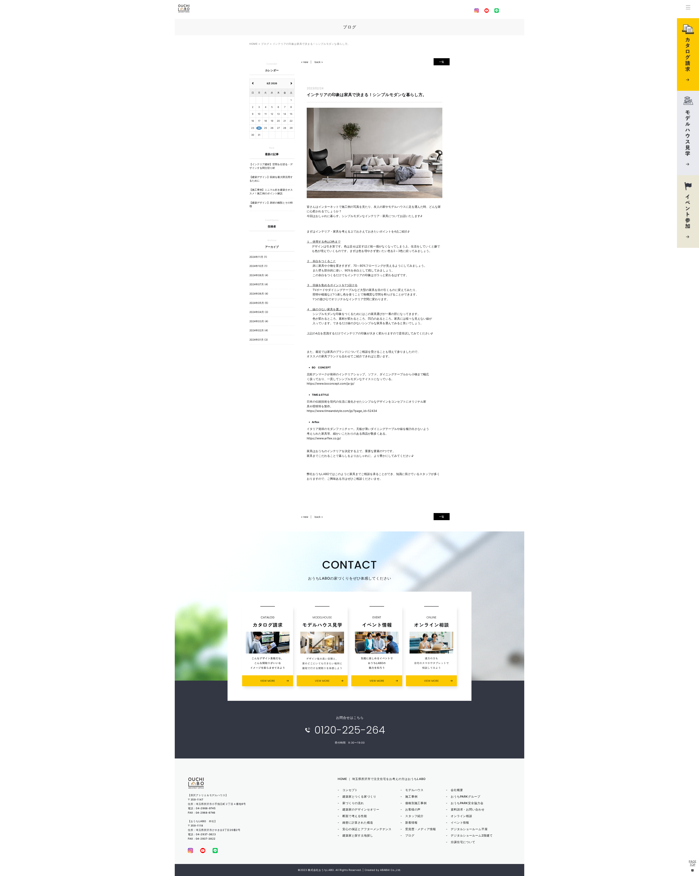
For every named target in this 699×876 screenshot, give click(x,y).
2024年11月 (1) (258, 256)
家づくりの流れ (353, 803)
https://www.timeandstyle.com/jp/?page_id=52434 (342, 411)
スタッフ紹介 (414, 816)
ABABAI (385, 869)
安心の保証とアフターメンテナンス (367, 829)
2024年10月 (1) (258, 265)
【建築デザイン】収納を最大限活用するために (271, 178)
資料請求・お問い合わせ (468, 809)
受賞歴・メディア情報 (420, 829)
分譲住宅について (463, 842)
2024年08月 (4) (258, 275)
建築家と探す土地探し (357, 835)
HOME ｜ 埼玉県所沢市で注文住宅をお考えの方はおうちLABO (382, 779)
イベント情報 (460, 822)
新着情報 (411, 822)
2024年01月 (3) (258, 339)
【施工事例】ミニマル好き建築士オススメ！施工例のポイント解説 (271, 191)
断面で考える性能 (354, 816)
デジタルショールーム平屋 (469, 829)
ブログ (409, 835)
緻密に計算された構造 (357, 822)
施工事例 (411, 796)
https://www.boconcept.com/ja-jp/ (330, 383)
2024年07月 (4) (258, 284)
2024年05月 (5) (258, 302)
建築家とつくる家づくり (359, 796)
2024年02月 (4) (258, 330)
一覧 (441, 61)
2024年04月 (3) (258, 311)
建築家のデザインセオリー (360, 809)
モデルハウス (414, 790)
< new (304, 61)
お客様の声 (413, 809)
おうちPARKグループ (465, 796)
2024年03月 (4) (258, 321)
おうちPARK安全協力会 (467, 803)
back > (319, 61)
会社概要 (457, 790)
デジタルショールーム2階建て (472, 835)
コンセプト (350, 790)
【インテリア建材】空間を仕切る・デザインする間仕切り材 (271, 166)
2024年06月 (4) (258, 293)
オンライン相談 (461, 816)
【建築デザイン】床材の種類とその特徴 (271, 204)
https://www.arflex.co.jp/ (324, 438)
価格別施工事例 (416, 803)
